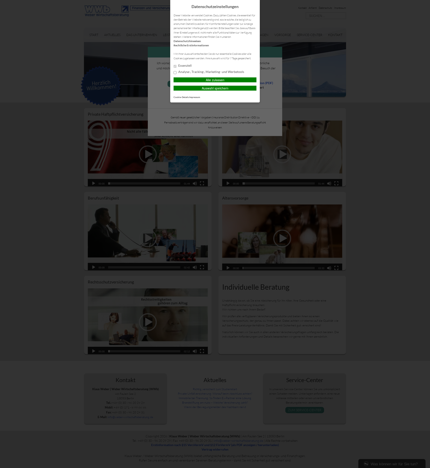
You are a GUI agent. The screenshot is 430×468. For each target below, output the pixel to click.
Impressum (194, 97)
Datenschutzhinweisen (187, 41)
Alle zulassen (215, 80)
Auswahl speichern (215, 88)
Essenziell (185, 65)
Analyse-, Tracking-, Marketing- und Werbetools (211, 72)
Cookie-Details (181, 97)
